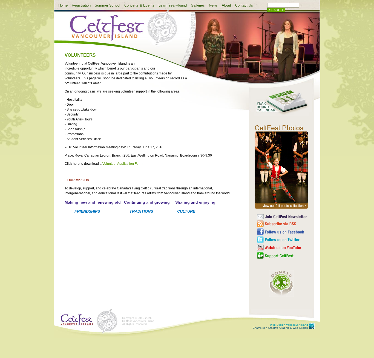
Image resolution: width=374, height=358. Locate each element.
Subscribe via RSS (282, 224)
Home (63, 5)
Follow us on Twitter (282, 240)
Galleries (198, 5)
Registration (81, 5)
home (119, 31)
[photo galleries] (281, 209)
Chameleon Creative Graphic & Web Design (280, 326)
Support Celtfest (282, 255)
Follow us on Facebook (282, 232)
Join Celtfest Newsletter (282, 217)
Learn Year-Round (173, 5)
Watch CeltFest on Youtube (282, 248)
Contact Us (244, 5)
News (213, 5)
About (226, 5)
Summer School (107, 5)
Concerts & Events (139, 5)
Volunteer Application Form (122, 164)
